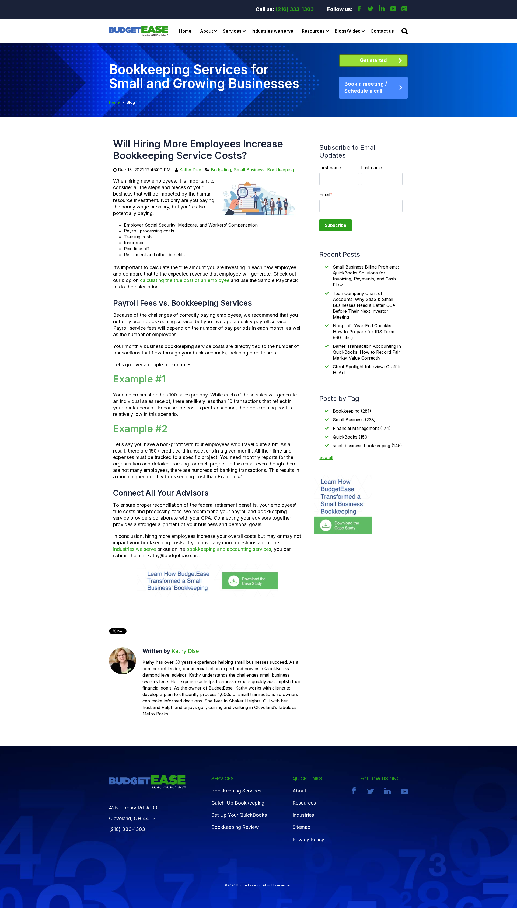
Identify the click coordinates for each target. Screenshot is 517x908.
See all (326, 457)
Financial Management (362, 428)
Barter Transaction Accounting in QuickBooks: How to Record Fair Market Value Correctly (367, 352)
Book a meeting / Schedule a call (365, 87)
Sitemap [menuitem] (301, 827)
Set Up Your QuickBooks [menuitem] (239, 815)
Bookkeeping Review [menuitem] (235, 827)
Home (185, 31)
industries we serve (134, 549)
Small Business (249, 169)
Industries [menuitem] (303, 815)
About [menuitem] (299, 791)
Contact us (382, 31)
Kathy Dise (190, 169)
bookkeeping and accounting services (228, 549)
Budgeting (221, 169)
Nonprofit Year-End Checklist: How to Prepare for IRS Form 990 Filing (363, 331)
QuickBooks (351, 437)
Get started (373, 60)
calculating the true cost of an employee (184, 280)
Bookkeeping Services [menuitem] (236, 791)
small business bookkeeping (367, 445)
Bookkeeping (280, 169)
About (206, 31)
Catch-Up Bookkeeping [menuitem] (237, 803)
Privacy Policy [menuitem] (308, 839)
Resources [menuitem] (304, 803)
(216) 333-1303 (295, 9)
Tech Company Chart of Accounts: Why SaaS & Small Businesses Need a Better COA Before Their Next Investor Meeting (364, 305)
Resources (313, 31)
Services (232, 31)
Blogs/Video (348, 31)
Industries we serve (272, 31)
